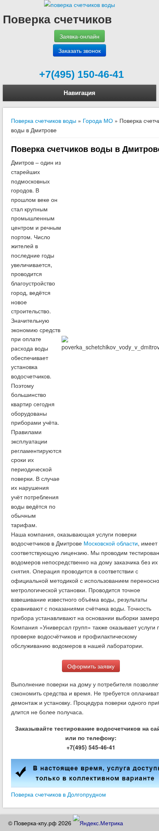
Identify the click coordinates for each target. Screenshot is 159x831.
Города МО (98, 120)
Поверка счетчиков (57, 18)
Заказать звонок (79, 50)
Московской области (111, 543)
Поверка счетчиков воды (43, 120)
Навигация (79, 92)
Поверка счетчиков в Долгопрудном (58, 794)
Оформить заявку (91, 666)
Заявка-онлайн (79, 36)
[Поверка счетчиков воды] (79, 4)
